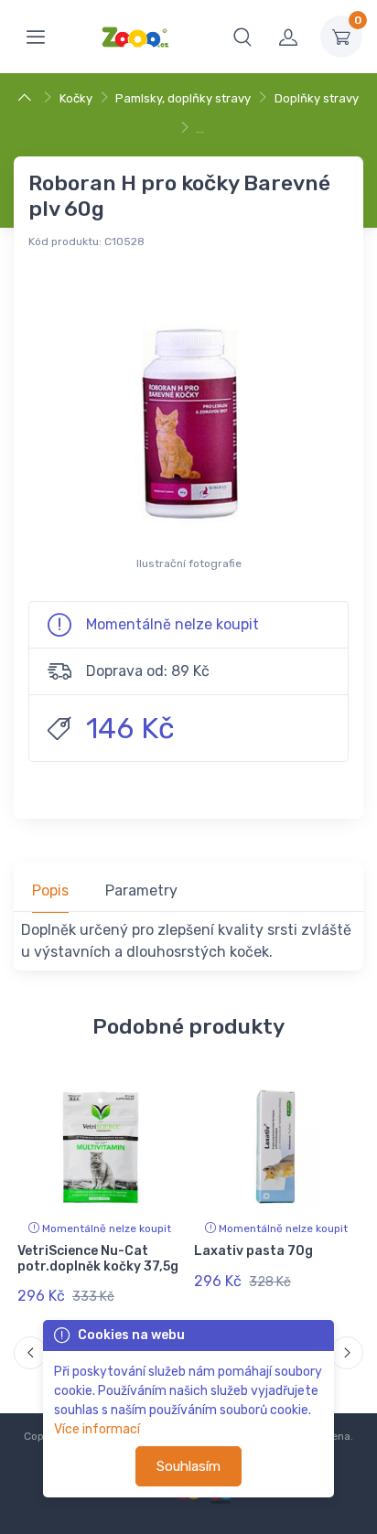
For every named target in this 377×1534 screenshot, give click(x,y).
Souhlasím (188, 1466)
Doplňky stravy (317, 98)
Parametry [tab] (141, 890)
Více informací (97, 1429)
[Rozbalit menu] (36, 37)
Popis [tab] (50, 890)
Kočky (75, 98)
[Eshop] (27, 98)
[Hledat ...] (242, 37)
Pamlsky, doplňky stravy (183, 98)
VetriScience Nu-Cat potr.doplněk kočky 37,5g (97, 1258)
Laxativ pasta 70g (253, 1251)
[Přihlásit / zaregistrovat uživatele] (288, 37)
